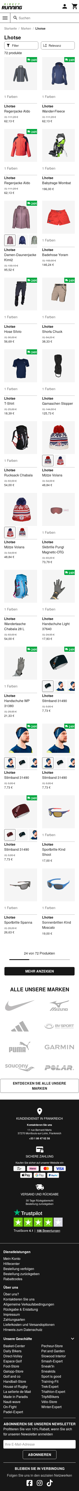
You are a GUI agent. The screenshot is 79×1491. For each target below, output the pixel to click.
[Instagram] (39, 1484)
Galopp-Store (13, 1371)
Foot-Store (11, 1366)
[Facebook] (29, 1484)
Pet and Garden (53, 1350)
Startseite (10, 28)
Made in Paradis (15, 1396)
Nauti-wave (11, 1401)
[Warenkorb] (74, 6)
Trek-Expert (49, 1386)
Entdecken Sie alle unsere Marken (39, 1086)
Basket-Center (14, 1345)
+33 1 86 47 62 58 (39, 1138)
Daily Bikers (12, 1350)
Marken (26, 28)
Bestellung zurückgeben (40, 1204)
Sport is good (51, 1376)
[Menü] (5, 18)
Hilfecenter (11, 1263)
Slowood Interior (53, 1356)
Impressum (11, 1314)
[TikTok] (49, 1484)
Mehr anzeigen (39, 971)
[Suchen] (15, 18)
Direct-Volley (12, 1356)
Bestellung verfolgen (18, 1268)
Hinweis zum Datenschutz (22, 1329)
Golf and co (11, 1376)
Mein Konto (11, 1258)
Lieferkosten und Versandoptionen (29, 1324)
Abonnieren (39, 1454)
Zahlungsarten (14, 1319)
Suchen (24, 17)
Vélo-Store (49, 1401)
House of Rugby (15, 1386)
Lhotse (9, 106)
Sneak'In (47, 1366)
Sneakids (48, 1371)
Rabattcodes (12, 1278)
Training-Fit (49, 1381)
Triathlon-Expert (53, 1391)
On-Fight (9, 1406)
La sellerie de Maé (17, 1391)
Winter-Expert (51, 1406)
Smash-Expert (52, 1361)
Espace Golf (12, 1361)
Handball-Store (14, 1381)
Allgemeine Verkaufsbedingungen (28, 1304)
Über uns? (11, 1294)
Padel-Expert (13, 1411)
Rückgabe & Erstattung (20, 1309)
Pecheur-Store (52, 1345)
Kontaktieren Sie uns (39, 1124)
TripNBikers (50, 1396)
